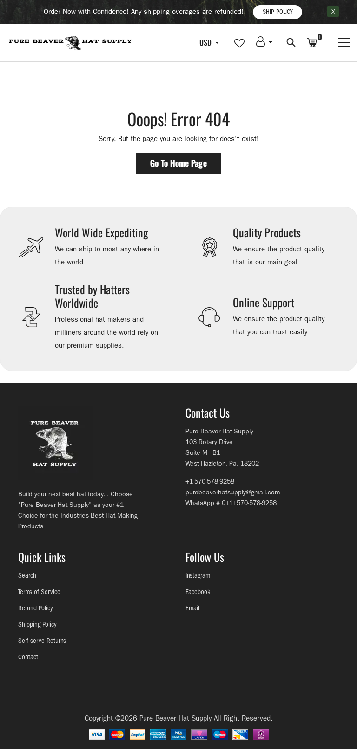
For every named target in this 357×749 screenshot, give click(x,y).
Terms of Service (39, 592)
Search (27, 576)
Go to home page (178, 163)
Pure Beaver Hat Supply (175, 718)
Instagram (197, 576)
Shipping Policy (37, 624)
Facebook (197, 592)
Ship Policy (277, 12)
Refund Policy (35, 608)
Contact (28, 657)
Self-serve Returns (42, 641)
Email (192, 608)
